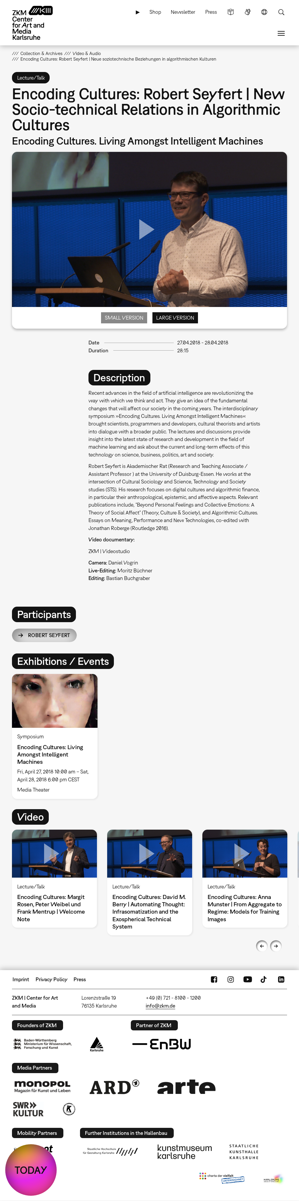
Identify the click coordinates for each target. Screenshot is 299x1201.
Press (211, 12)
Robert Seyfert (49, 635)
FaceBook (214, 979)
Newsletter (183, 12)
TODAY (31, 1170)
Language (264, 12)
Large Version (175, 318)
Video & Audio (87, 53)
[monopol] (42, 1086)
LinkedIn (281, 979)
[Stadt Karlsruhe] (97, 1044)
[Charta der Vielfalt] (222, 1179)
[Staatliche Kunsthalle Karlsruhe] (244, 1152)
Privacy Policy (51, 979)
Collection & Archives (41, 53)
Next (276, 946)
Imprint (21, 979)
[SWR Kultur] (28, 1109)
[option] (57, 736)
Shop (155, 12)
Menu (281, 33)
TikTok (264, 979)
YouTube (247, 979)
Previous (262, 946)
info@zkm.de (160, 1006)
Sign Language (247, 12)
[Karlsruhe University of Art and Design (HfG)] (110, 1151)
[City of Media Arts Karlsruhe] (274, 1179)
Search (281, 12)
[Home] (38, 22)
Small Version (124, 318)
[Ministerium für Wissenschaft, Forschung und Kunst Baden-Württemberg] (42, 1044)
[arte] (186, 1087)
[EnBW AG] (161, 1044)
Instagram (231, 979)
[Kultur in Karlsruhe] (68, 1109)
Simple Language (231, 12)
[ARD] (114, 1087)
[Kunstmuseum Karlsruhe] (185, 1152)
